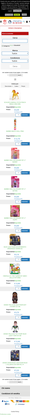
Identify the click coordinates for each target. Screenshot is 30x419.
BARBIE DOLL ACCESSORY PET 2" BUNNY (15, 161)
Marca (15, 50)
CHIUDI (24, 14)
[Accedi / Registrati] (27, 21)
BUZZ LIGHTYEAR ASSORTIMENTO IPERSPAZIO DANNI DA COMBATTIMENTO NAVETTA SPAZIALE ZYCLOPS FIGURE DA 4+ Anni (14, 249)
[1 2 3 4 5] (18, 260)
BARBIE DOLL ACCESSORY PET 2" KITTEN (15, 190)
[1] (18, 144)
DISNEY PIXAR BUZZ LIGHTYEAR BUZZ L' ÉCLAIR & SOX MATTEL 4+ (15, 363)
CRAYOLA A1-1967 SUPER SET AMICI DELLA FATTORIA (15, 277)
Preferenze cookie (5, 414)
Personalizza (9, 15)
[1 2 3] (18, 173)
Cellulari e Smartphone (15, 28)
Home (11, 45)
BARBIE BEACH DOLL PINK (15, 131)
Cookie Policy (17, 11)
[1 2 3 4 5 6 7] (18, 115)
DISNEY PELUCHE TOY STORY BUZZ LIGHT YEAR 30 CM (14, 334)
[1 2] (18, 202)
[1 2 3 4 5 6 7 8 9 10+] (18, 375)
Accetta (17, 15)
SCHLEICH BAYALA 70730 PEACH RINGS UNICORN (15, 103)
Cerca (15, 37)
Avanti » (20, 75)
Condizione (15, 57)
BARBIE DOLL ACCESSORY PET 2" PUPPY (15, 219)
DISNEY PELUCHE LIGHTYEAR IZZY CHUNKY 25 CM (15, 305)
